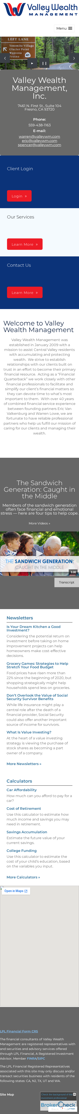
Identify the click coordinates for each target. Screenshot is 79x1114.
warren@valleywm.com (39, 136)
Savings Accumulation (27, 832)
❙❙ (44, 63)
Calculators (19, 781)
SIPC (41, 1058)
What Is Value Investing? (29, 732)
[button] (64, 28)
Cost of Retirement (24, 808)
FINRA (32, 1058)
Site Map (7, 1094)
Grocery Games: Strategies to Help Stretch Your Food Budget (37, 665)
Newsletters (20, 617)
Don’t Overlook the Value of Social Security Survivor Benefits (37, 697)
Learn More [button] (23, 244)
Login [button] (17, 196)
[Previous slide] (5, 58)
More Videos (39, 523)
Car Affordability (22, 790)
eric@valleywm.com (39, 141)
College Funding (22, 851)
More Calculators (23, 877)
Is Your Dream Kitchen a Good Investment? (34, 628)
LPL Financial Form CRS (19, 1031)
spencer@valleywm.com (39, 145)
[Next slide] (74, 58)
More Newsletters (24, 764)
